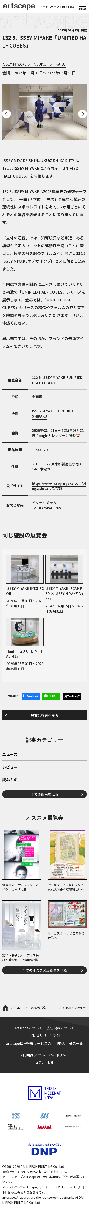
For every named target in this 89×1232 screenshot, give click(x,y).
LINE (53, 696)
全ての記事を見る (44, 794)
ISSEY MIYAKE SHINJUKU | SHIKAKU (34, 64)
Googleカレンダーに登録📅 (58, 435)
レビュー (10, 767)
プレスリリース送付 (44, 1035)
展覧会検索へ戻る (44, 715)
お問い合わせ (44, 1062)
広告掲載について (60, 1027)
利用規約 (27, 1055)
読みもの (10, 780)
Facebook (32, 696)
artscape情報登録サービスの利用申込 (35, 1043)
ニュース (9, 754)
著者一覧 (76, 1043)
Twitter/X (73, 696)
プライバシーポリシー (53, 1055)
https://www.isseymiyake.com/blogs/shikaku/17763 (59, 486)
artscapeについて (28, 1027)
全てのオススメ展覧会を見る (44, 970)
